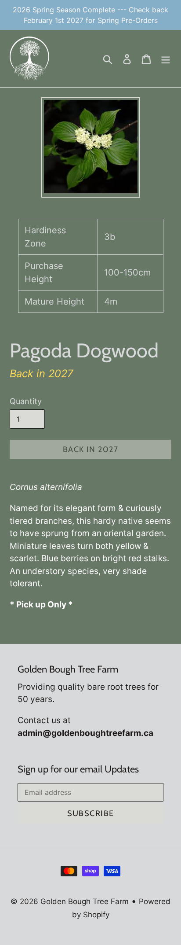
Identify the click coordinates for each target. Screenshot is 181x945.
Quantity (26, 401)
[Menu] (165, 59)
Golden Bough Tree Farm (84, 901)
